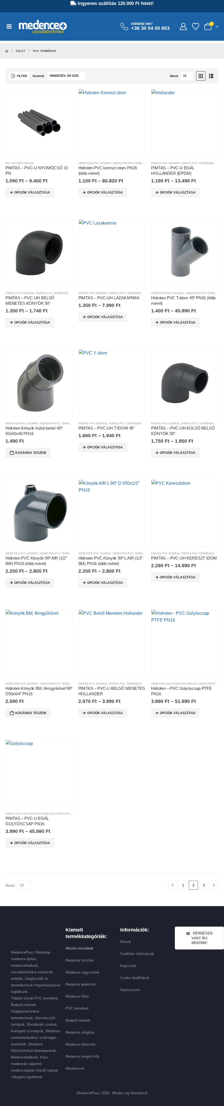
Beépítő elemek (78, 1020)
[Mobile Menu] (11, 26)
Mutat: (174, 76)
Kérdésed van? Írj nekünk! (202, 938)
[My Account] (183, 26)
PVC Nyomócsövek (19, 163)
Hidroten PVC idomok (94, 163)
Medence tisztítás (80, 960)
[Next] (214, 885)
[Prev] (172, 885)
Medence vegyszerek (82, 972)
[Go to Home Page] (6, 51)
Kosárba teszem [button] (30, 453)
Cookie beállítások (134, 978)
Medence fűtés (77, 996)
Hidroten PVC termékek (131, 163)
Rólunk (125, 942)
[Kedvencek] (195, 26)
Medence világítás (80, 1032)
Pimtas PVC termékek (197, 163)
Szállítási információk (137, 954)
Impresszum (130, 990)
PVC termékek (77, 1008)
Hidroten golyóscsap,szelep (174, 683)
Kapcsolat (128, 966)
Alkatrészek (75, 1068)
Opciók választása (32, 192)
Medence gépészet (81, 984)
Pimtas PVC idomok (165, 163)
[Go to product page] (39, 122)
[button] (19, 76)
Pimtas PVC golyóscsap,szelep (29, 813)
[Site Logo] (42, 26)
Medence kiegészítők (82, 1056)
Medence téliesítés (81, 1044)
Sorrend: (39, 76)
